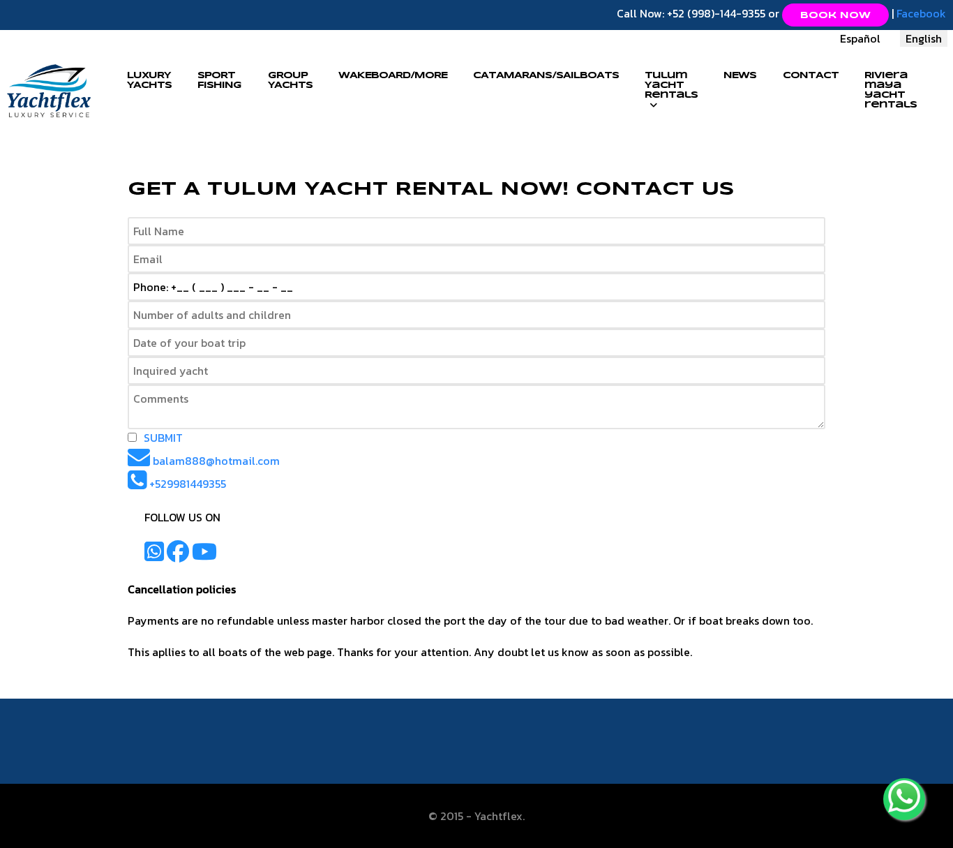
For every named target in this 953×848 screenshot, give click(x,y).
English (924, 38)
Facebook (921, 13)
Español (860, 38)
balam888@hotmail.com (216, 460)
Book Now (835, 15)
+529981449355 (186, 483)
